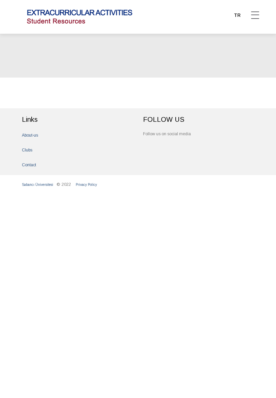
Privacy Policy (86, 185)
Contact (29, 165)
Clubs (27, 150)
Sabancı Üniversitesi (37, 185)
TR (237, 15)
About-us (30, 135)
